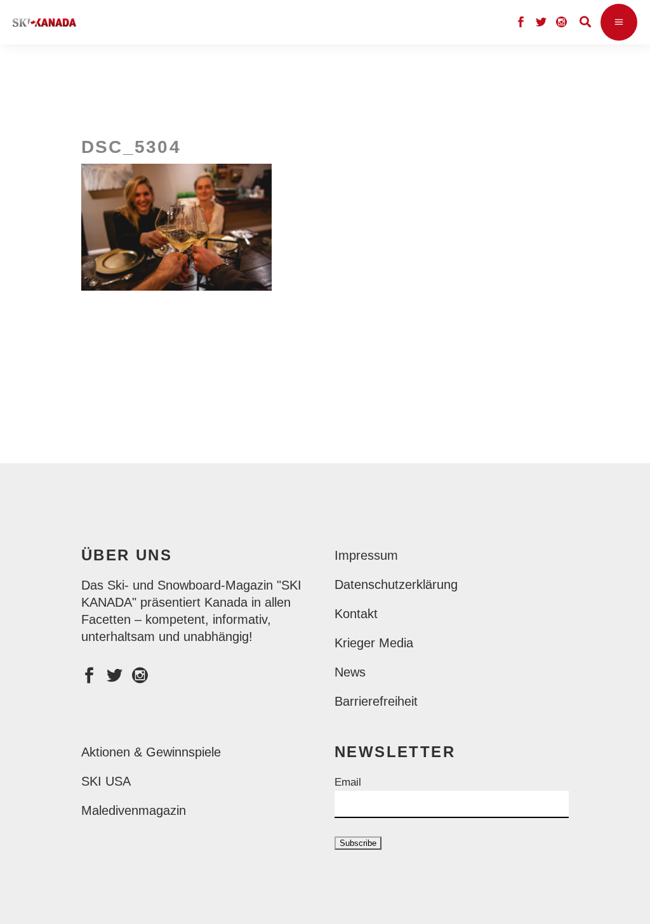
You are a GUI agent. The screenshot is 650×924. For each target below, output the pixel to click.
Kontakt (356, 614)
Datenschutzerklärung (396, 584)
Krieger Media (374, 643)
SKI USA (106, 781)
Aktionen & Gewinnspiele (151, 752)
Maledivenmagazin (133, 810)
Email (348, 782)
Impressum (366, 555)
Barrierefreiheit (376, 701)
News (350, 672)
